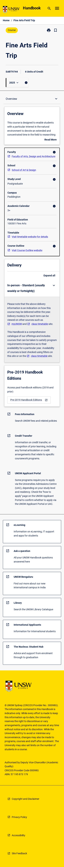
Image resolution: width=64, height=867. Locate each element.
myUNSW (17, 324)
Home (6, 20)
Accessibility (18, 835)
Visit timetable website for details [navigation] (30, 236)
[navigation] (29, 400)
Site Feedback (19, 853)
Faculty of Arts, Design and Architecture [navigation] (33, 156)
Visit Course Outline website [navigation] (27, 250)
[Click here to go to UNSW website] (11, 10)
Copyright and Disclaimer (25, 798)
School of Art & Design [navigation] (24, 170)
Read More (50, 140)
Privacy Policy (19, 817)
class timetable (39, 324)
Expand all (49, 275)
